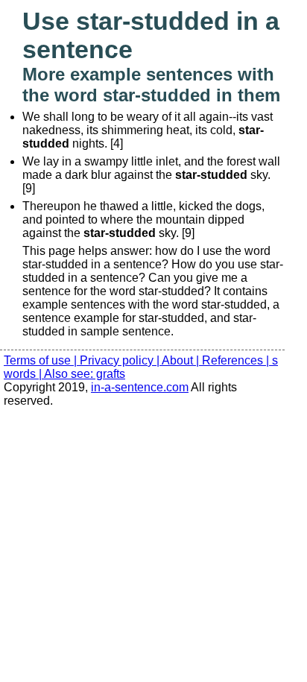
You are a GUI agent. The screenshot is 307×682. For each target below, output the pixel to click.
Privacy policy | (121, 360)
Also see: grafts (84, 373)
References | (237, 360)
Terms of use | (42, 360)
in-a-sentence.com (140, 387)
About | (182, 360)
